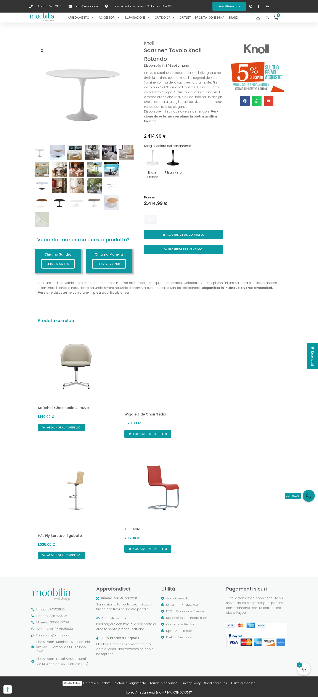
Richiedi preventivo (185, 249)
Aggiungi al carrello (186, 235)
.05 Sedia (132, 529)
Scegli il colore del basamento (168, 146)
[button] (267, 17)
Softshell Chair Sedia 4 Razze (63, 407)
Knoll (149, 43)
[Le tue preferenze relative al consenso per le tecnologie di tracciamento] (7, 689)
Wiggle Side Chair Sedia (145, 414)
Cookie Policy (72, 683)
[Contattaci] (309, 496)
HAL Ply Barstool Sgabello (60, 535)
